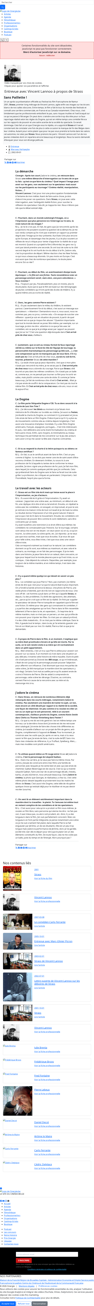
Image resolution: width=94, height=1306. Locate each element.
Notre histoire (10, 1235)
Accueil (7, 1203)
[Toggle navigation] (2, 40)
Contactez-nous (11, 1244)
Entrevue (15, 146)
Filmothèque (10, 20)
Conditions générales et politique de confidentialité (47, 1269)
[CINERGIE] (10, 10)
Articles (7, 14)
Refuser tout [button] (23, 1303)
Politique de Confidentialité (27, 1298)
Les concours (10, 1232)
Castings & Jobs (11, 28)
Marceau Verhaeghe (20, 149)
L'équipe (8, 1241)
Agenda (7, 17)
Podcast (7, 34)
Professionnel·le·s (12, 23)
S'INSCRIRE (23, 1260)
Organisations (10, 25)
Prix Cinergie (10, 1238)
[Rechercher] (2, 7)
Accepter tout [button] (8, 1303)
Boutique (8, 31)
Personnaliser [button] (39, 1303)
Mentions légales (27, 1286)
